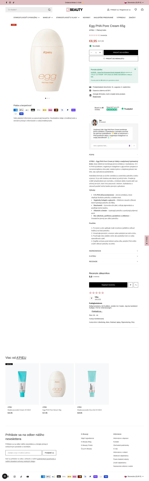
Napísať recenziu (108, 285)
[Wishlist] (135, 9)
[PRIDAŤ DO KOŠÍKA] (34, 401)
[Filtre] (130, 285)
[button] (94, 35)
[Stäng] (135, 69)
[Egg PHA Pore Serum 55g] (57, 384)
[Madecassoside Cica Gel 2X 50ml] (92, 384)
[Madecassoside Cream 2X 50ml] (22, 384)
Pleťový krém (101, 30)
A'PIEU (91, 30)
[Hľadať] (49, 9)
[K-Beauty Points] (4, 476)
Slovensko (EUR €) (134, 2)
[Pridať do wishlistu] (34, 367)
